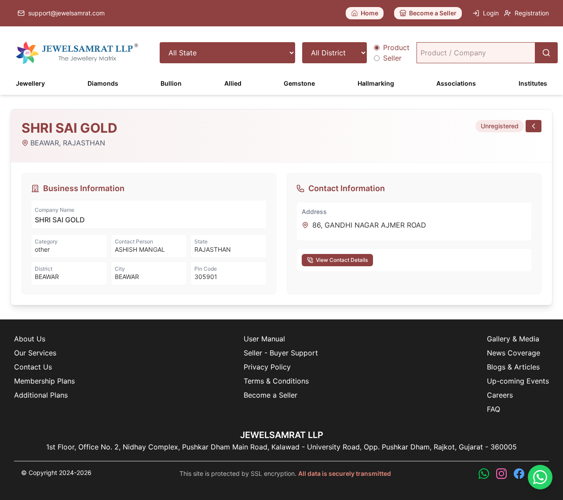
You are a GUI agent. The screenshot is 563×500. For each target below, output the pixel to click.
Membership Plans (44, 381)
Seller (392, 58)
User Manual (264, 338)
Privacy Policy (267, 366)
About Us (29, 338)
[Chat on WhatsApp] (540, 477)
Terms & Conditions (276, 381)
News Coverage (513, 352)
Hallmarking (376, 83)
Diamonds (103, 83)
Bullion (171, 83)
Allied (232, 83)
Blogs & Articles (513, 366)
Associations (456, 83)
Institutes (533, 83)
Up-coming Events (518, 381)
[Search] (546, 52)
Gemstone (299, 83)
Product (396, 47)
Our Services (35, 352)
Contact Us (33, 366)
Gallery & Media (513, 338)
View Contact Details (342, 260)
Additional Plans (41, 395)
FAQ (493, 409)
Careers (500, 395)
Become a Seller (270, 395)
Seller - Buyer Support (281, 352)
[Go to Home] (77, 53)
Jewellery (30, 83)
